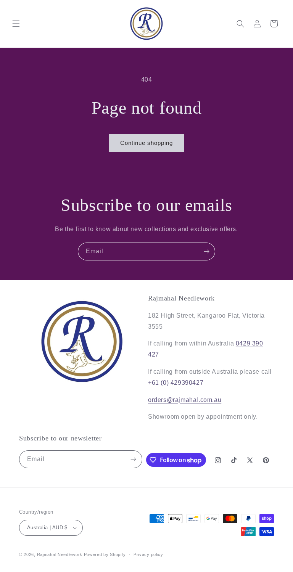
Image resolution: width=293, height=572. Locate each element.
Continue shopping (146, 143)
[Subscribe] (206, 251)
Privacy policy (148, 554)
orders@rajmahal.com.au (184, 400)
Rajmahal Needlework (59, 554)
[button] (16, 23)
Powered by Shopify (105, 554)
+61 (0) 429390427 (175, 382)
